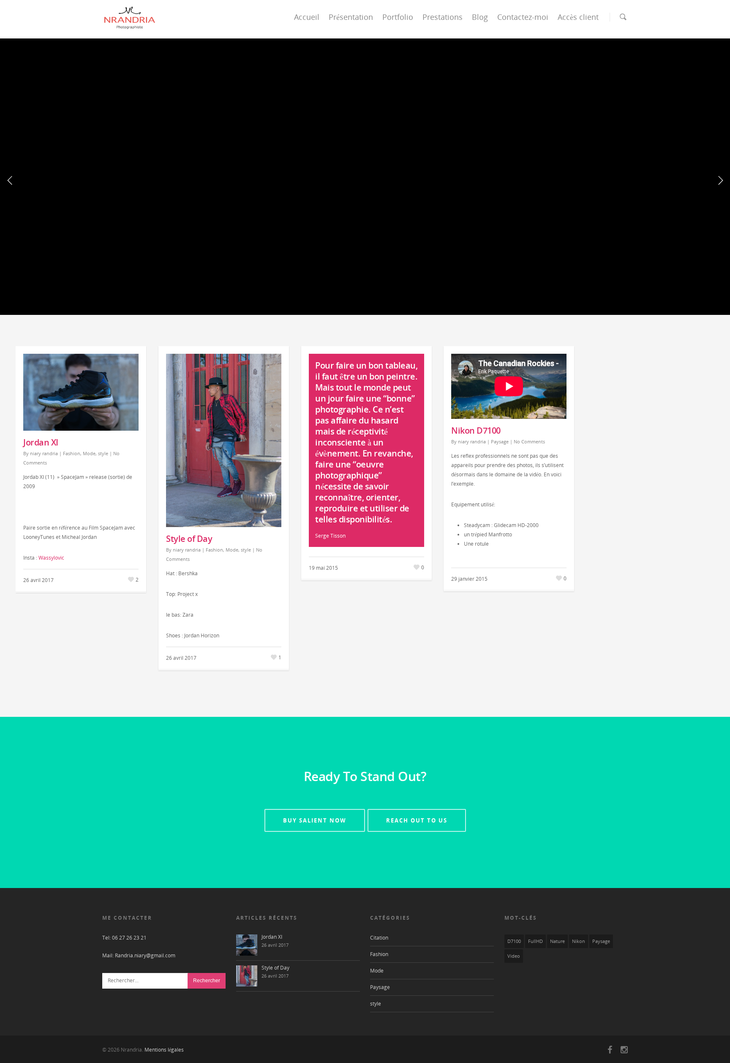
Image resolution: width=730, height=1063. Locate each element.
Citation (379, 937)
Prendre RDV (432, 217)
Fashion (71, 453)
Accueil (306, 17)
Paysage (500, 441)
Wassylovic (51, 557)
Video (513, 956)
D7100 (514, 941)
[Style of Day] (246, 975)
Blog (480, 17)
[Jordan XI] (246, 945)
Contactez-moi (522, 17)
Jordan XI (40, 442)
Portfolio (397, 17)
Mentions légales (164, 1049)
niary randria (44, 453)
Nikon (578, 941)
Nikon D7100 (476, 430)
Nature (557, 941)
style (103, 453)
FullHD (535, 941)
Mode (89, 453)
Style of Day (189, 538)
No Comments (529, 441)
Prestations (442, 17)
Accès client (578, 17)
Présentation (351, 17)
